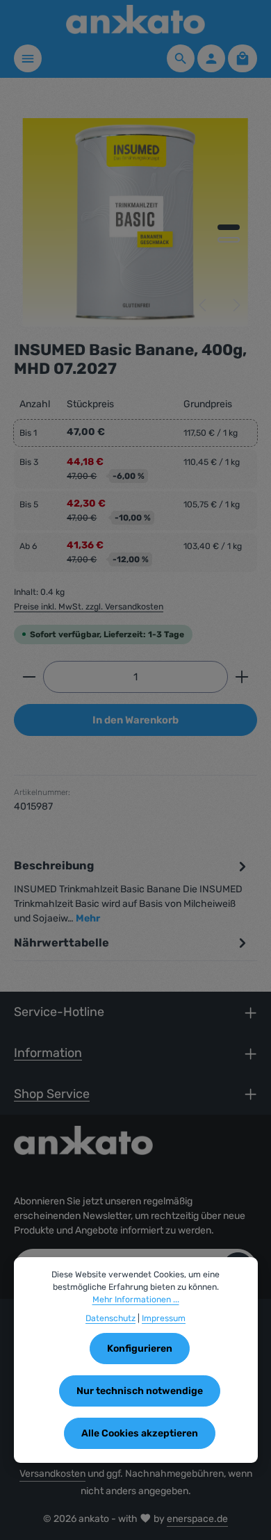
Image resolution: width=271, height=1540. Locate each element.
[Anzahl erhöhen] (242, 677)
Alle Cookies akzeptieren (139, 1433)
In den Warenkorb (135, 720)
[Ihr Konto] (211, 58)
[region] (135, 222)
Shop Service (52, 1093)
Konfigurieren (139, 1348)
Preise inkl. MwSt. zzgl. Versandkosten (88, 607)
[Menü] (28, 58)
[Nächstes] (235, 305)
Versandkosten (52, 1474)
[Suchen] (181, 58)
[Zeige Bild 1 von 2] (228, 227)
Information (48, 1052)
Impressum (164, 1318)
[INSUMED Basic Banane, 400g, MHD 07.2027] (135, 222)
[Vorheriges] (203, 305)
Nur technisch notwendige (139, 1391)
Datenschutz (110, 1318)
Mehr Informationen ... (135, 1299)
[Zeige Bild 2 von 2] (228, 240)
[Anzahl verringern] (29, 677)
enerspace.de (197, 1519)
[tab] (132, 891)
